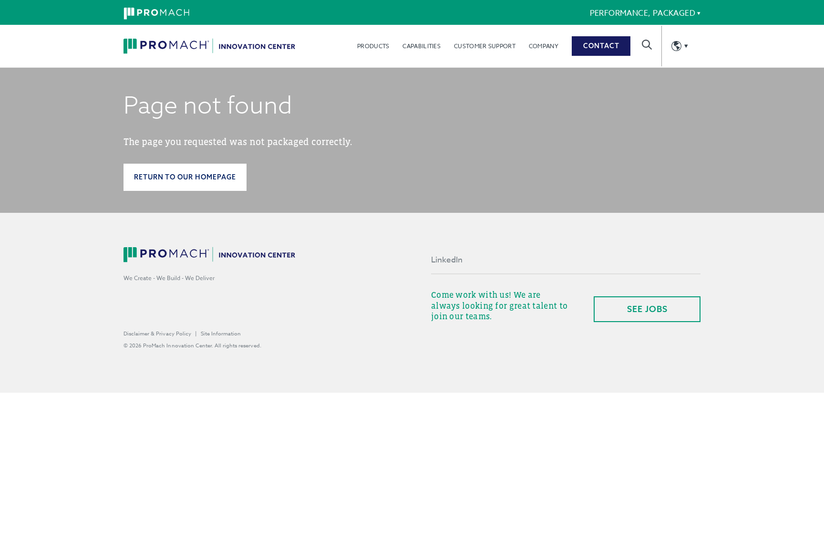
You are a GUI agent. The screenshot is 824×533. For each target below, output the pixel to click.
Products (373, 46)
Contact (601, 46)
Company (543, 46)
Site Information (221, 334)
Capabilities (421, 46)
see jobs (647, 308)
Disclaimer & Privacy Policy (157, 334)
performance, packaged (642, 13)
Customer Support (484, 46)
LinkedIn (447, 260)
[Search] (647, 45)
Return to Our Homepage (185, 177)
